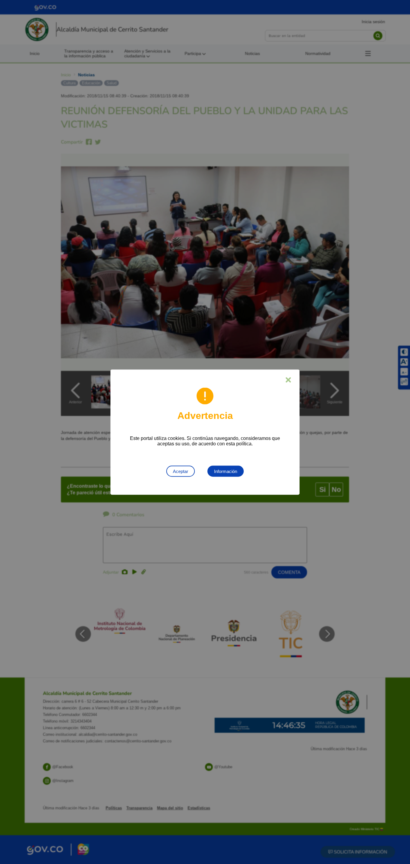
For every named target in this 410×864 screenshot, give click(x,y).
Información (225, 471)
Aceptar (180, 471)
